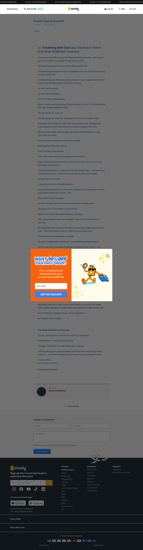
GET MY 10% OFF (51, 294)
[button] (14, 9)
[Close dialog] (107, 255)
